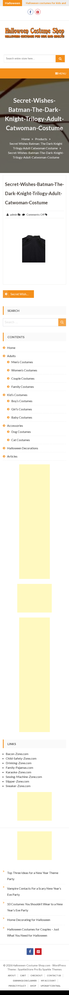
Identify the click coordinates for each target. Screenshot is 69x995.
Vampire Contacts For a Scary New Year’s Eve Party (34, 891)
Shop (33, 985)
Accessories (15, 425)
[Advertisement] (34, 521)
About (12, 975)
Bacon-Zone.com (17, 754)
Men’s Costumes (22, 362)
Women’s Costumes (24, 370)
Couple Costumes (22, 378)
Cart (23, 975)
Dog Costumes (21, 431)
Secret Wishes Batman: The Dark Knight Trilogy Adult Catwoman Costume (22, 294)
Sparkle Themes (52, 969)
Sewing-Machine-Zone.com (24, 776)
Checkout (36, 975)
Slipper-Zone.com (17, 781)
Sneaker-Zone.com (18, 786)
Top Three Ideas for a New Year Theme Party (32, 876)
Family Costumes (22, 386)
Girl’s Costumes (21, 409)
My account (48, 980)
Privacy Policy (17, 985)
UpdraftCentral (51, 985)
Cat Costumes (20, 440)
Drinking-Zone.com (18, 763)
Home (11, 347)
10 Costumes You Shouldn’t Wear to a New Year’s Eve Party (35, 907)
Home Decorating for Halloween (28, 919)
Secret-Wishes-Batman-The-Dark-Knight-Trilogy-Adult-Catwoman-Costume (34, 193)
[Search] (60, 58)
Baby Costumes (21, 417)
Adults (11, 356)
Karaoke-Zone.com (18, 772)
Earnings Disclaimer (25, 980)
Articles (12, 456)
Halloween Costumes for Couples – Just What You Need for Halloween (33, 932)
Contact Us (54, 975)
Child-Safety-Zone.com (21, 758)
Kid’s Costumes (17, 395)
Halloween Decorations (22, 448)
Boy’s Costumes (21, 401)
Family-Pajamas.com (19, 767)
